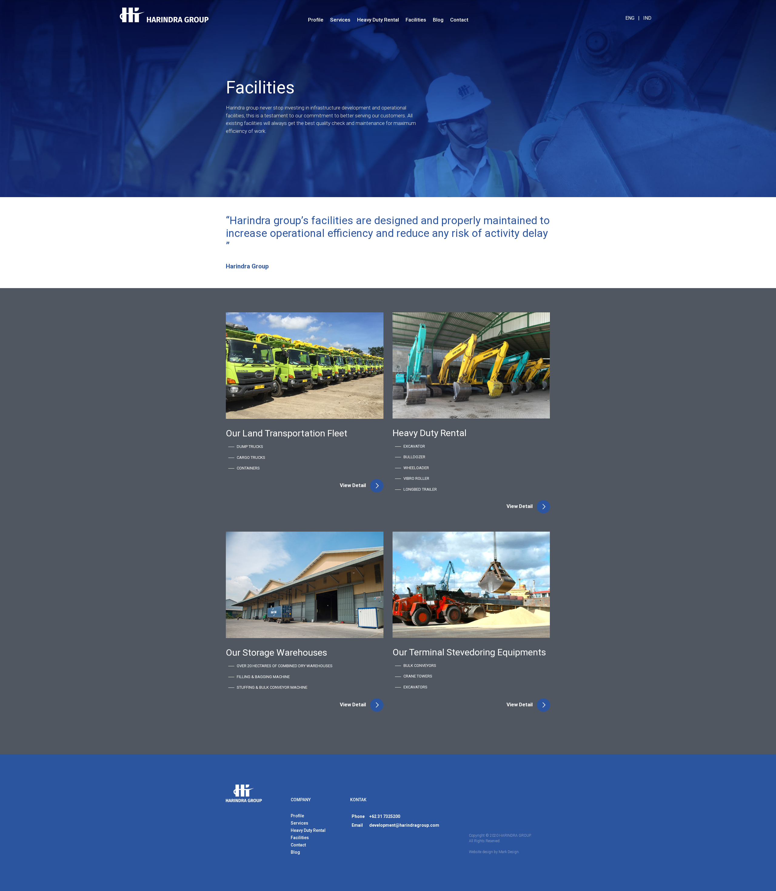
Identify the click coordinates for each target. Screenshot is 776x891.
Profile (315, 20)
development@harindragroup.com (404, 825)
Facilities (416, 20)
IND (647, 18)
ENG (629, 18)
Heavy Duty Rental (378, 20)
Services (340, 20)
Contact (459, 20)
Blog (438, 20)
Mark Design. (509, 852)
